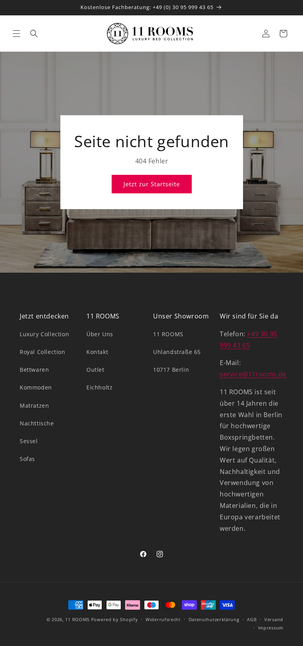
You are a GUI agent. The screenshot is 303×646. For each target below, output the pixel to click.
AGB (251, 619)
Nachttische (37, 423)
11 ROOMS (168, 334)
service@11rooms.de (253, 374)
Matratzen (34, 405)
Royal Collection (42, 352)
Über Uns (99, 334)
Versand (273, 619)
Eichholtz (99, 387)
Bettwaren (34, 369)
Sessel (29, 441)
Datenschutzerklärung (214, 619)
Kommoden (36, 387)
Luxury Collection (44, 334)
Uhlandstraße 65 (177, 352)
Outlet (95, 369)
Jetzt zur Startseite (151, 184)
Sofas (27, 458)
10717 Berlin (171, 369)
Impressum (270, 628)
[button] (16, 33)
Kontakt (97, 352)
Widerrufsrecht (163, 619)
